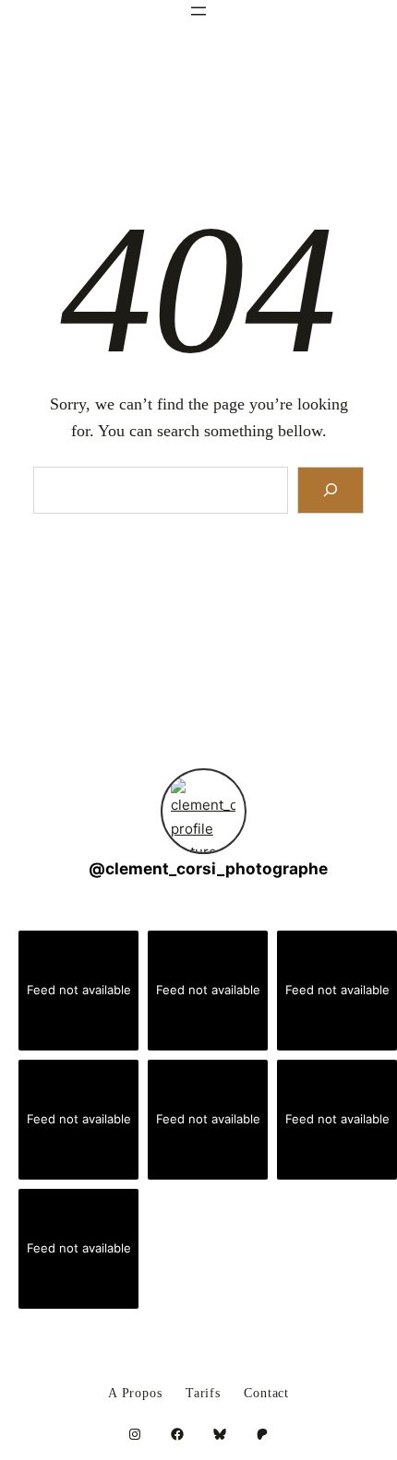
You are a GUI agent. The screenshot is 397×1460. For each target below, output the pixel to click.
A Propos (135, 1393)
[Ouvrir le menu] (198, 11)
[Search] (331, 490)
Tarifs (203, 1393)
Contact (266, 1393)
